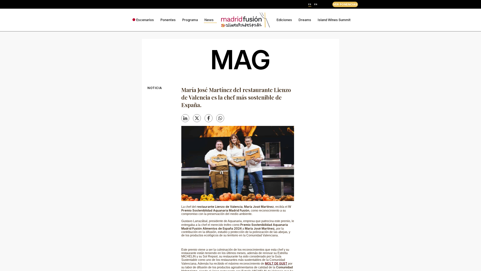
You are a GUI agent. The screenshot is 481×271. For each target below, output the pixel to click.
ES (309, 4)
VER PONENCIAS (345, 4)
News (209, 20)
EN (315, 4)
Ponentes (168, 20)
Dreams (305, 20)
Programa (190, 20)
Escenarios (145, 20)
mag (240, 60)
